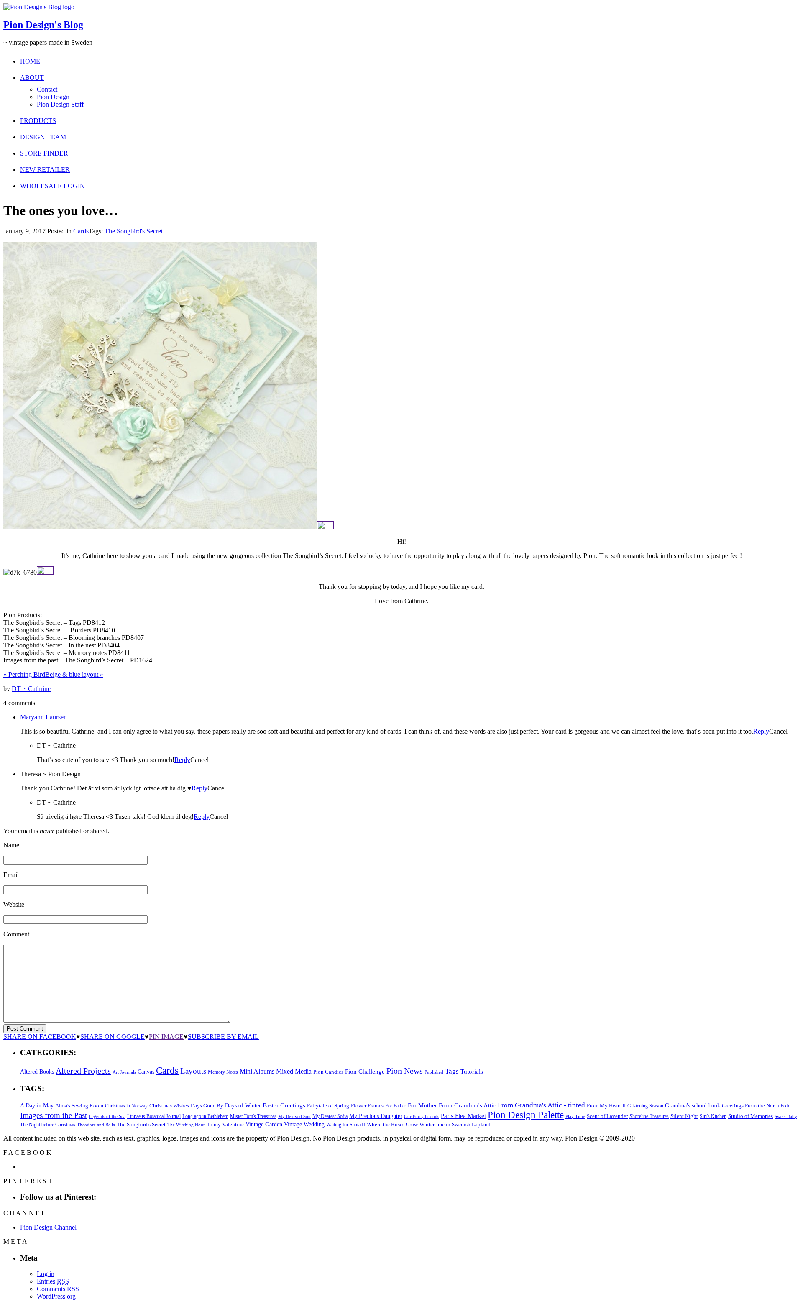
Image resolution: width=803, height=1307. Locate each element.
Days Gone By (207, 1105)
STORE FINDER (44, 153)
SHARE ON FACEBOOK (39, 1036)
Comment (16, 934)
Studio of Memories (750, 1116)
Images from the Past (53, 1115)
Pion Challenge (365, 1071)
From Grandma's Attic (467, 1105)
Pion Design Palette (526, 1115)
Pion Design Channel (48, 1227)
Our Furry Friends (421, 1116)
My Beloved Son (294, 1116)
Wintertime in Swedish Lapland (455, 1124)
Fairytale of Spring (328, 1105)
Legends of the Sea (107, 1116)
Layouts (193, 1071)
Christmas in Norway (126, 1106)
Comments (58, 1288)
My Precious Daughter (375, 1116)
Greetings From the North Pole (756, 1106)
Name (11, 845)
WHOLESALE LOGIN (52, 185)
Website (13, 904)
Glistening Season (645, 1106)
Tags (452, 1071)
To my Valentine (225, 1125)
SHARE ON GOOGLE (112, 1036)
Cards (81, 231)
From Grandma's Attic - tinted (541, 1105)
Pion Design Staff (60, 104)
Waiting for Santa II (345, 1125)
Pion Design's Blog (43, 24)
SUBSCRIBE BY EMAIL (223, 1036)
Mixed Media (294, 1071)
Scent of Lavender (607, 1116)
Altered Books (37, 1071)
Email (11, 874)
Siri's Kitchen (713, 1116)
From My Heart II (606, 1106)
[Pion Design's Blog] (38, 6)
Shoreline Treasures (649, 1116)
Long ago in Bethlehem (205, 1116)
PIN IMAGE (166, 1036)
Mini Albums (257, 1071)
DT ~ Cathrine (31, 688)
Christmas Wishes (169, 1105)
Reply (761, 731)
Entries (53, 1281)
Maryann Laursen (43, 717)
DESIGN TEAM (43, 137)
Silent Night (684, 1116)
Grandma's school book (692, 1105)
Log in (45, 1273)
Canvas (146, 1072)
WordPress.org (56, 1296)
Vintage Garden (264, 1124)
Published (434, 1072)
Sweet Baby (786, 1116)
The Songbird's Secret (134, 231)
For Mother (422, 1105)
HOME (30, 61)
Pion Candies (328, 1072)
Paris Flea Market (463, 1116)
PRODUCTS (38, 120)
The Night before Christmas (47, 1125)
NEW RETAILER (45, 169)
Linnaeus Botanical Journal (154, 1116)
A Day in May (37, 1105)
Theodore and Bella (96, 1124)
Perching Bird (24, 674)
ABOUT (32, 77)
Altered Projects (83, 1070)
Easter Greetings (284, 1105)
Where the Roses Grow (392, 1125)
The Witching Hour (186, 1124)
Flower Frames (367, 1106)
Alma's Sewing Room (79, 1105)
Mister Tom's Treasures (253, 1116)
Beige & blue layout (74, 674)
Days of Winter (243, 1105)
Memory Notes (223, 1072)
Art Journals (124, 1072)
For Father (395, 1106)
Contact (47, 89)
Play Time (575, 1116)
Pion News (404, 1070)
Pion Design (53, 96)
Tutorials (471, 1071)
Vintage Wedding (304, 1124)
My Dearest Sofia (330, 1116)
